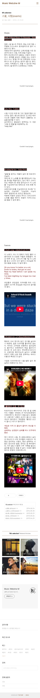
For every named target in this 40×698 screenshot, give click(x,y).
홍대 (16, 652)
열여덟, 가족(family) (11, 516)
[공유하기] (11, 495)
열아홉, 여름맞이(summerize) (13, 513)
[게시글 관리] (13, 495)
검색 (36, 668)
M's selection (9, 504)
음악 (4, 652)
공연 (33, 649)
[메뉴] (37, 3)
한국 (11, 649)
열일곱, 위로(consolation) (12, 518)
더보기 (3, 656)
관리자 (27, 695)
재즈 (27, 649)
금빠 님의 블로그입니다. (11, 592)
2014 (4, 649)
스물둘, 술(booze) (10, 508)
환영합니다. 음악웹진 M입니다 (11, 628)
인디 (21, 652)
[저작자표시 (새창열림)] (26, 495)
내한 (10, 652)
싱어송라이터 (19, 649)
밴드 (27, 652)
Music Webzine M (11, 3)
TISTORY (20, 695)
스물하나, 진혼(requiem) (12, 511)
